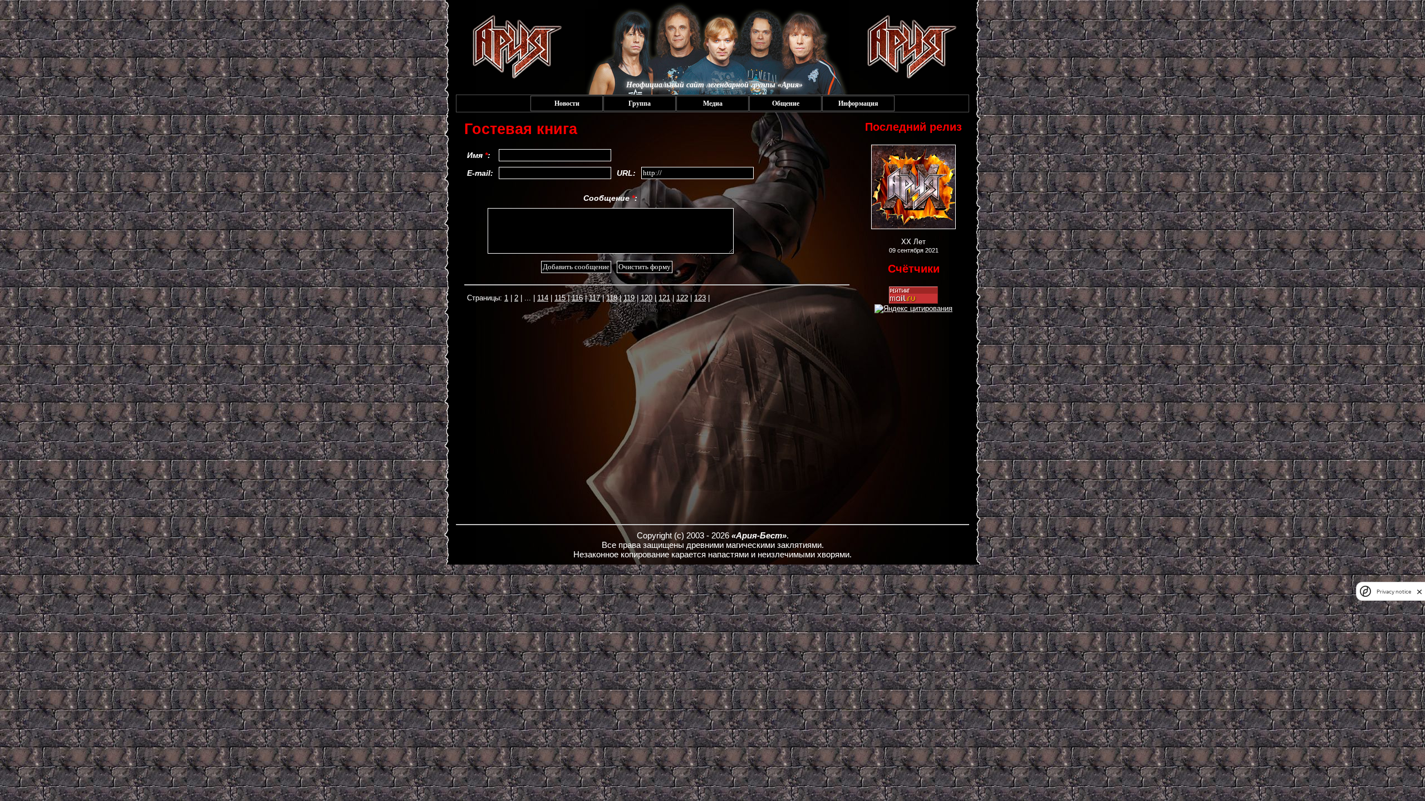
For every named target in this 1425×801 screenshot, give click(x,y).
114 (542, 298)
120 (646, 298)
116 (577, 298)
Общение (785, 103)
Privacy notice (1394, 592)
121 (664, 298)
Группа (639, 103)
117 (594, 298)
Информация (858, 103)
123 (700, 298)
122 (682, 298)
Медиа (713, 103)
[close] (1419, 591)
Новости (566, 103)
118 (611, 298)
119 (629, 298)
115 (560, 298)
